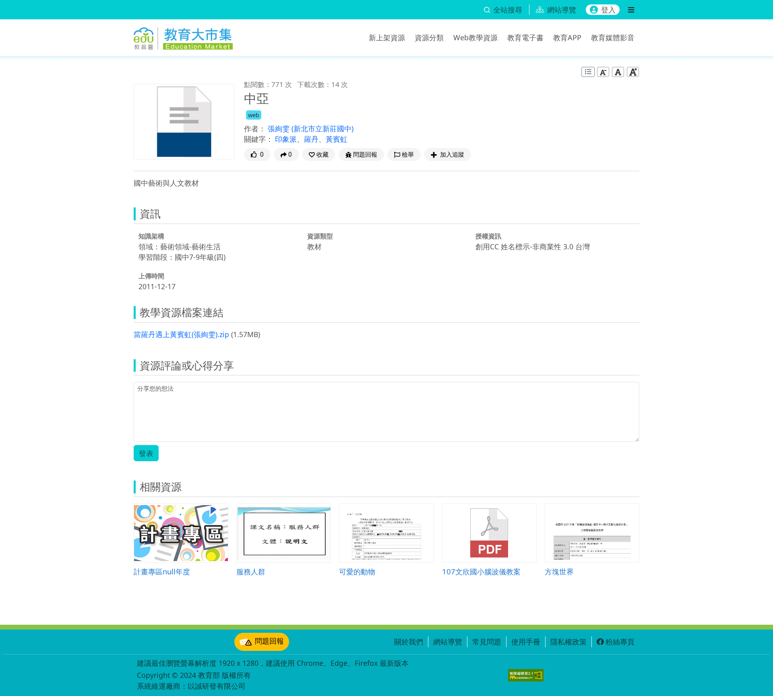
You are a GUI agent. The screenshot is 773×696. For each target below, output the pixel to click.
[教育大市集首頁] (183, 36)
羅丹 (311, 139)
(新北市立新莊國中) (322, 128)
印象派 (286, 139)
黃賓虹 (336, 139)
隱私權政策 (568, 641)
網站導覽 (447, 641)
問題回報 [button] (365, 154)
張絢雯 (279, 128)
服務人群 (250, 571)
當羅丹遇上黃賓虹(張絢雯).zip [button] (181, 334)
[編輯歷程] (588, 72)
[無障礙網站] (526, 675)
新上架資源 (387, 37)
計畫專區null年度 (162, 571)
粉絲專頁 (620, 641)
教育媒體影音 (613, 37)
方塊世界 (559, 571)
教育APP (567, 37)
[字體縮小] (603, 71)
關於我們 (408, 641)
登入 (608, 9)
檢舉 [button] (408, 154)
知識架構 (151, 236)
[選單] (631, 10)
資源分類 (429, 37)
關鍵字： (258, 139)
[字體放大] (632, 71)
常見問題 (486, 641)
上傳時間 (151, 275)
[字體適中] (618, 71)
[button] (318, 154)
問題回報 (269, 641)
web (253, 115)
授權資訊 (488, 236)
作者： (255, 128)
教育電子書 (525, 37)
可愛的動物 (357, 571)
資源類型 (320, 236)
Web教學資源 (475, 37)
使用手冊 (525, 641)
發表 (146, 453)
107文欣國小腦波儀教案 (481, 571)
